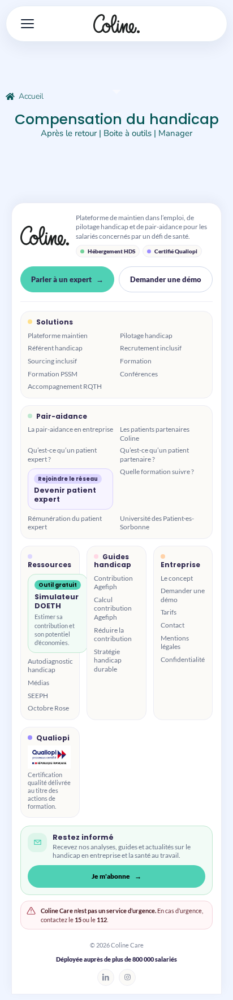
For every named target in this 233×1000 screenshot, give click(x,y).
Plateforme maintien (58, 335)
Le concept (177, 578)
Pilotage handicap (146, 335)
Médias (38, 682)
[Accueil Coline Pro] (44, 235)
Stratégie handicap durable (108, 660)
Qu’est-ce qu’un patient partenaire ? (154, 454)
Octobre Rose (48, 708)
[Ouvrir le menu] (24, 24)
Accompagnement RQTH (65, 386)
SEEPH (38, 695)
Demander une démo (165, 279)
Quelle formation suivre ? (157, 471)
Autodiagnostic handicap (50, 665)
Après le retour (69, 133)
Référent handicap (55, 348)
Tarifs (168, 612)
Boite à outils (127, 133)
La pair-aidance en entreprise (70, 429)
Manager (175, 133)
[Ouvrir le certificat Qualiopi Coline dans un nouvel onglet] (49, 757)
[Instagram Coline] (127, 977)
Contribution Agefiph (113, 582)
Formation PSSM (52, 374)
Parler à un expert (61, 279)
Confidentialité (183, 659)
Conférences (139, 374)
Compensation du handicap (117, 119)
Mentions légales (175, 642)
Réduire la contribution (113, 634)
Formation (136, 361)
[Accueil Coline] (116, 23)
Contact (172, 625)
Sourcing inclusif (52, 361)
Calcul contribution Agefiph (113, 608)
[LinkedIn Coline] (105, 977)
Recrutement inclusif (151, 348)
